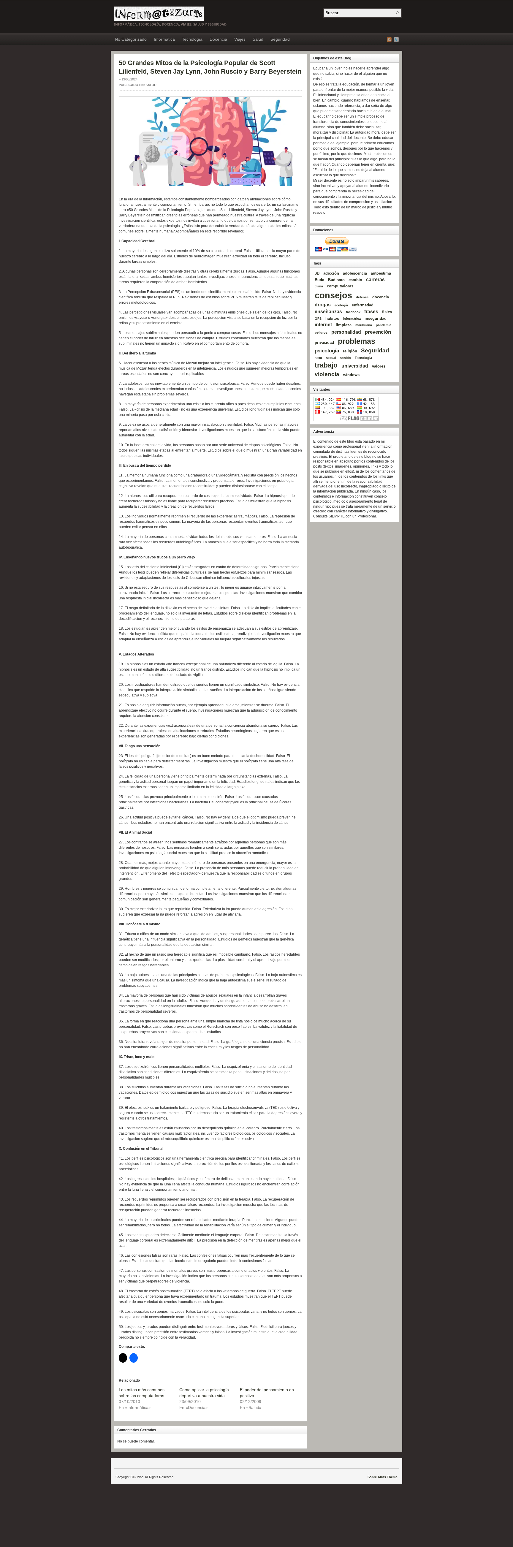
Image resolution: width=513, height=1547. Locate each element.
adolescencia (355, 273)
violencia (327, 374)
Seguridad (280, 39)
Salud (258, 39)
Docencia (218, 39)
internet (323, 324)
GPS (318, 318)
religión (350, 351)
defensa (362, 297)
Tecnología (192, 39)
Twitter (396, 39)
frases (371, 311)
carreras (375, 279)
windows (351, 375)
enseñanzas (328, 311)
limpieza (344, 325)
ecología (341, 305)
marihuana (363, 325)
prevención (378, 332)
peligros (321, 332)
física (387, 312)
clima (319, 286)
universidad (354, 365)
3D (317, 273)
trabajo (326, 365)
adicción (331, 273)
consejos (333, 295)
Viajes (240, 39)
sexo (318, 358)
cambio (355, 280)
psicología (327, 351)
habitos (332, 318)
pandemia (383, 325)
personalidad (346, 332)
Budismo (336, 280)
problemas (356, 341)
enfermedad (362, 305)
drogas (323, 304)
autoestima (381, 273)
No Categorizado (131, 39)
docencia (380, 297)
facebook (353, 312)
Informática (164, 39)
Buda (319, 280)
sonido (345, 358)
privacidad (324, 342)
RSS (389, 39)
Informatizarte (159, 14)
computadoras (340, 286)
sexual (331, 358)
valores (378, 366)
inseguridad (376, 318)
